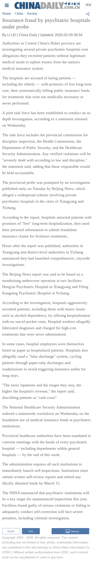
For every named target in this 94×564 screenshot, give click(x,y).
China (19, 13)
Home (6, 13)
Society (32, 13)
